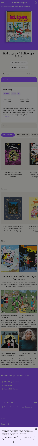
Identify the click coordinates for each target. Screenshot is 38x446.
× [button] (36, 429)
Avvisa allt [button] (27, 438)
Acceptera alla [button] (10, 438)
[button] (19, 442)
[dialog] (19, 223)
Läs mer (15, 434)
